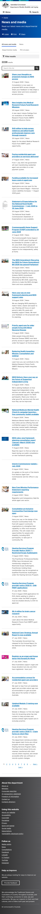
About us (5, 786)
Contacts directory (8, 802)
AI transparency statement (11, 794)
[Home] (20, 5)
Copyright (5, 818)
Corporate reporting (9, 791)
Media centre (6, 844)
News (21, 44)
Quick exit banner (8, 826)
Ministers (5, 789)
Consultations (7, 850)
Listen (6, 34)
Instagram (5, 863)
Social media (6, 828)
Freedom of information (10, 796)
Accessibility (6, 815)
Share (23, 34)
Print (15, 34)
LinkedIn (5, 855)
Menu (7, 12)
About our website (8, 812)
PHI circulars (24, 50)
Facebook (5, 852)
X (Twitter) (5, 857)
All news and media (9, 44)
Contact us (6, 799)
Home (6, 18)
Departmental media (9, 50)
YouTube (5, 860)
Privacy (4, 823)
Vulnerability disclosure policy (12, 834)
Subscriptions (7, 831)
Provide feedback (10, 883)
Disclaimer (5, 820)
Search (35, 12)
